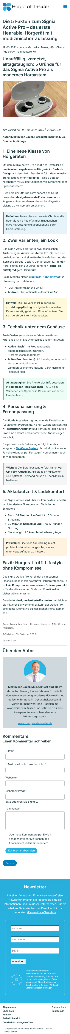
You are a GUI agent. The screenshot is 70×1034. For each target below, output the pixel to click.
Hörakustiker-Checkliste (41, 912)
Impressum (58, 1010)
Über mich (8, 1010)
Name (9, 750)
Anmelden (18, 961)
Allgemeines (9, 1007)
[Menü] (65, 6)
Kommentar (13, 808)
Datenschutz (59, 1007)
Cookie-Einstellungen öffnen (18, 1022)
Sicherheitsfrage (16, 790)
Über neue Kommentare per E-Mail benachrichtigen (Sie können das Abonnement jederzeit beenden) (30, 839)
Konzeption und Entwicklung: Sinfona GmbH (23, 1028)
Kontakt (7, 1014)
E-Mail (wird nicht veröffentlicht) (25, 764)
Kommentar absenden (21, 850)
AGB (52, 985)
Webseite (11, 777)
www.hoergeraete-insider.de (35, 723)
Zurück (9, 863)
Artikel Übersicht (12, 1018)
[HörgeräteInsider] (26, 7)
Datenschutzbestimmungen (39, 987)
